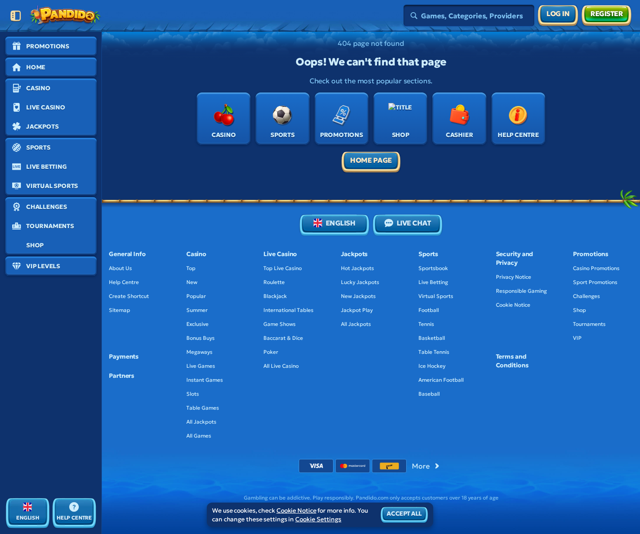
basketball (431, 338)
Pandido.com (372, 497)
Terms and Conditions (512, 361)
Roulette (274, 282)
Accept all (404, 513)
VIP (577, 338)
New (191, 282)
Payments (123, 356)
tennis (426, 324)
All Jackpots (201, 421)
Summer (197, 310)
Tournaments (589, 324)
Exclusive (197, 324)
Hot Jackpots (357, 268)
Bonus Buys (200, 338)
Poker (270, 352)
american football (441, 380)
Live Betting (433, 282)
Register (606, 13)
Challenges (586, 296)
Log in (557, 13)
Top (190, 268)
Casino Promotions (596, 268)
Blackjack (275, 296)
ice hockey (431, 366)
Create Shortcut (129, 296)
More (420, 466)
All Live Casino (281, 366)
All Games (198, 435)
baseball (429, 393)
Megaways (199, 352)
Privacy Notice (513, 277)
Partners (121, 376)
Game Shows (279, 324)
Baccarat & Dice (283, 338)
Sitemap (119, 310)
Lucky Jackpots (360, 282)
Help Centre (124, 282)
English (341, 223)
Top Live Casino (282, 268)
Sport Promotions (595, 282)
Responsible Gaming (521, 291)
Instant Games (204, 380)
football (428, 310)
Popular (196, 296)
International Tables (288, 310)
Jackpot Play (357, 310)
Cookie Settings (318, 519)
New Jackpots (358, 296)
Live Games (200, 366)
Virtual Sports (435, 296)
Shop (579, 310)
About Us (120, 268)
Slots (192, 393)
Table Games (202, 407)
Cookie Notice (513, 304)
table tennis (433, 352)
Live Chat (414, 223)
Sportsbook (433, 268)
